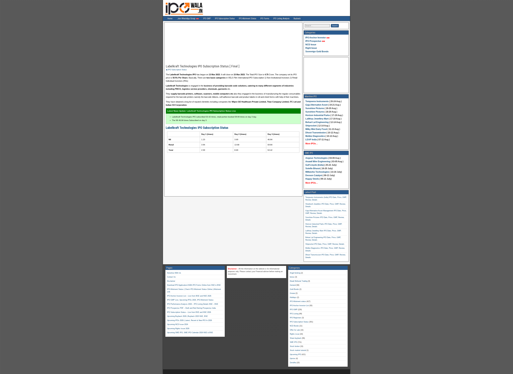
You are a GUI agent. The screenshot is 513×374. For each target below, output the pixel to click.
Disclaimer (171, 281)
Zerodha (293, 363)
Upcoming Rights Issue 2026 (178, 329)
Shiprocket (310, 126)
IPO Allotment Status (247, 18)
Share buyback (295, 338)
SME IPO (293, 342)
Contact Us (171, 277)
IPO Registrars (295, 318)
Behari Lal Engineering (317, 122)
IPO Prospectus (313, 41)
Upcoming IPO (295, 354)
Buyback (297, 18)
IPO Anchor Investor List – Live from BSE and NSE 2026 (189, 296)
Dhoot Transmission (315, 132)
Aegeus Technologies (316, 158)
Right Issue (311, 48)
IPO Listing (294, 314)
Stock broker (295, 346)
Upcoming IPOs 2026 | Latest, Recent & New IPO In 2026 (189, 320)
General (293, 285)
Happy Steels (312, 179)
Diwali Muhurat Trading (298, 281)
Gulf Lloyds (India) (314, 165)
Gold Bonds (294, 289)
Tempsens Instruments (317, 101)
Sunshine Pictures (314, 108)
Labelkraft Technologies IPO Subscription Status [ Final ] (202, 66)
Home (169, 18)
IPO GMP (207, 18)
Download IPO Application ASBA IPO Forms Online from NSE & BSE (194, 285)
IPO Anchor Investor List (299, 306)
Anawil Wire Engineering (317, 161)
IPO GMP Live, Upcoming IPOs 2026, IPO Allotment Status (190, 300)
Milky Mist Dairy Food (316, 129)
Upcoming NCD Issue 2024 (177, 324)
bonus (292, 277)
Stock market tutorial (298, 350)
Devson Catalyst (313, 175)
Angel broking (295, 273)
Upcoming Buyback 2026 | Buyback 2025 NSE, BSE (187, 316)
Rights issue (294, 334)
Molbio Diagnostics (315, 136)
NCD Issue (310, 44)
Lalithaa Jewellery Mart (316, 119)
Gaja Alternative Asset (316, 105)
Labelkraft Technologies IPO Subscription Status (197, 128)
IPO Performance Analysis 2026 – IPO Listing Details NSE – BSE (192, 304)
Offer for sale (295, 330)
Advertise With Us (174, 273)
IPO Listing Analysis (281, 18)
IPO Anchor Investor (315, 37)
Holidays (293, 297)
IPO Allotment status (298, 301)
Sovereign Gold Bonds (317, 51)
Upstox (292, 358)
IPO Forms (264, 18)
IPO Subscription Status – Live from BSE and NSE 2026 (189, 312)
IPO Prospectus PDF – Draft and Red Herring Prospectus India (191, 308)
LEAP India (311, 139)
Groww (292, 293)
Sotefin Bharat (312, 168)
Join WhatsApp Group (186, 18)
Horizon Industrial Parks (317, 115)
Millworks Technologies (317, 172)
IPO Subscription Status (225, 18)
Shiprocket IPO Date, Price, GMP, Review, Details (324, 244)
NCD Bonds (294, 326)
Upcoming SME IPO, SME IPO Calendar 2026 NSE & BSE (190, 333)
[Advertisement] (233, 43)
